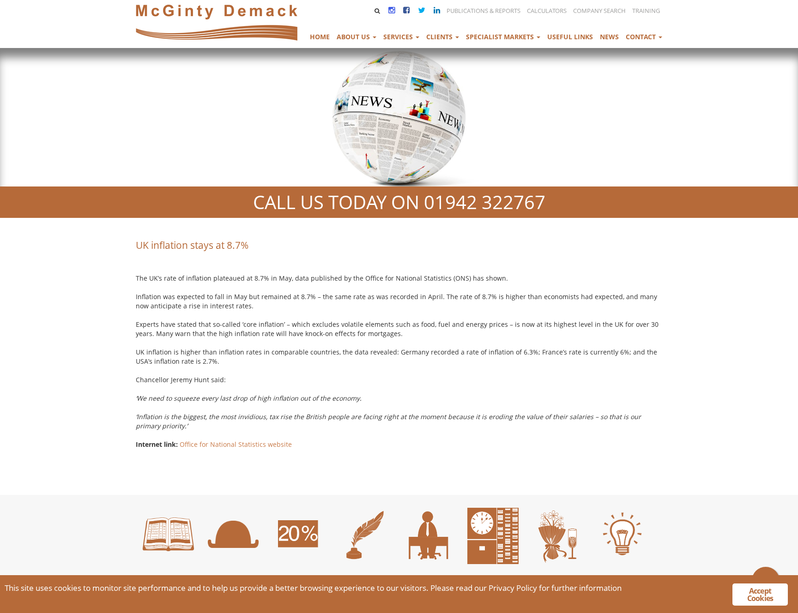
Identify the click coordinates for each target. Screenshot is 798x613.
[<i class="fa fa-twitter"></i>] (420, 10)
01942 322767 (484, 202)
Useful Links (570, 36)
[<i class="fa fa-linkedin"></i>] (436, 10)
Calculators (547, 11)
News (609, 36)
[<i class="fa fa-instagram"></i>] (391, 10)
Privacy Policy (513, 588)
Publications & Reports (483, 11)
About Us (354, 36)
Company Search (599, 11)
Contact (642, 36)
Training (646, 11)
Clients (440, 36)
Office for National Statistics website (236, 444)
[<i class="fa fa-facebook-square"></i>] (405, 10)
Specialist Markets (501, 36)
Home (320, 36)
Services (399, 36)
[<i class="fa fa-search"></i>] (376, 11)
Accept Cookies (760, 594)
